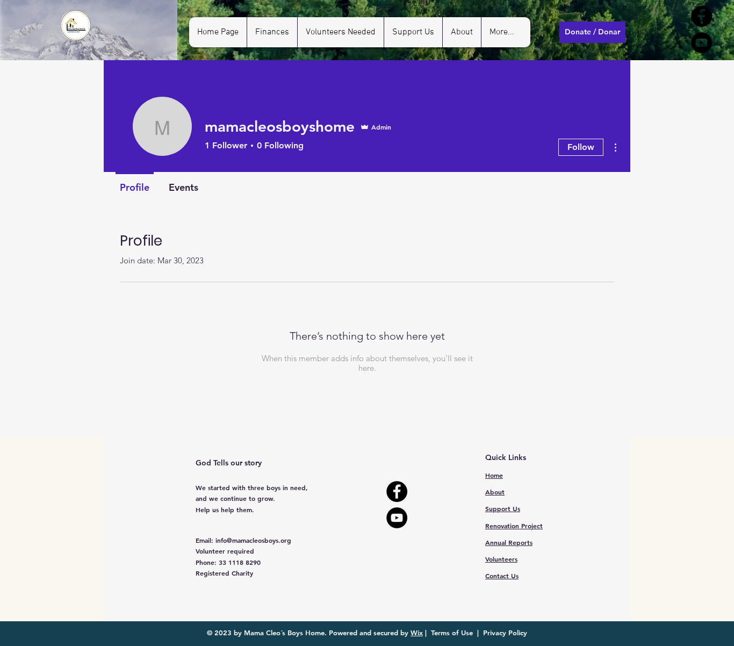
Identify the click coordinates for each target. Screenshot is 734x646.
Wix (417, 632)
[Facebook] (701, 16)
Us (502, 575)
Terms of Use (452, 632)
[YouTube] (701, 42)
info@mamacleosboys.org (253, 540)
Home (494, 475)
